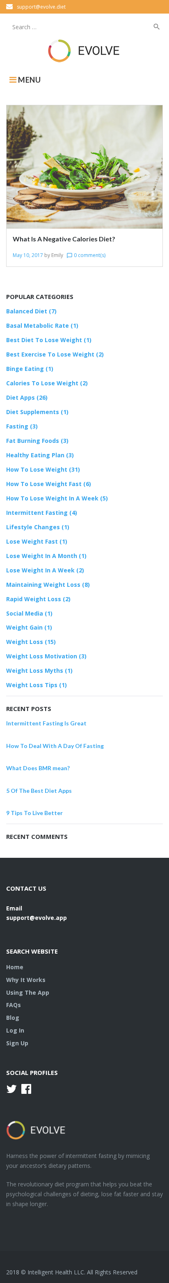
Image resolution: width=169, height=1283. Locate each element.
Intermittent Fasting (37, 512)
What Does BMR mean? (38, 767)
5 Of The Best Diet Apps (39, 790)
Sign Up (17, 1043)
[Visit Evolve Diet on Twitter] (11, 1091)
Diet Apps (20, 397)
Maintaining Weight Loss (43, 584)
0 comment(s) (85, 255)
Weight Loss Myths (34, 670)
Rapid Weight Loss (33, 599)
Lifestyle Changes (33, 527)
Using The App (27, 992)
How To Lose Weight (36, 469)
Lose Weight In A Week (40, 570)
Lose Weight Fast (32, 541)
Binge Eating (25, 369)
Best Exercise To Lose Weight (50, 354)
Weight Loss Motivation (41, 656)
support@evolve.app (36, 918)
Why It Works (26, 980)
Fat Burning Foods (32, 441)
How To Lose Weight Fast (44, 484)
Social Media (24, 613)
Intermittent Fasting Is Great (46, 723)
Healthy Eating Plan (35, 455)
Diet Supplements (32, 412)
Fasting (17, 426)
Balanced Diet (26, 311)
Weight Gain (24, 627)
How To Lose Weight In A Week (52, 498)
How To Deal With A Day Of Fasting (55, 745)
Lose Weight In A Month (41, 556)
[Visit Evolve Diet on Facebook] (26, 1091)
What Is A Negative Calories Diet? (64, 239)
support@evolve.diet (41, 6)
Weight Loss (24, 642)
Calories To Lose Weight (42, 383)
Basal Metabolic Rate (37, 325)
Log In (15, 1030)
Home (14, 967)
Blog (12, 1017)
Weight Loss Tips (31, 685)
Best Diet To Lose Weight (44, 340)
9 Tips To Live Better (34, 812)
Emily (57, 255)
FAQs (13, 1005)
